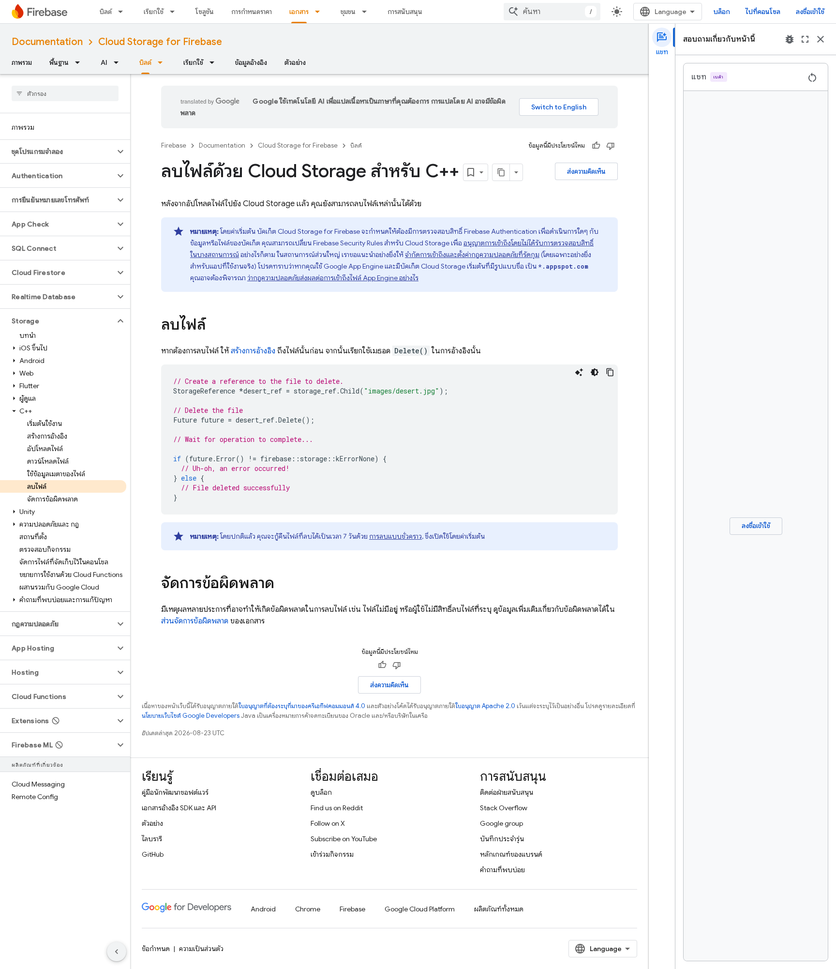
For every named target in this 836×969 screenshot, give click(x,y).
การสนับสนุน (405, 11)
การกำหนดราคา (251, 11)
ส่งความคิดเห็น (586, 171)
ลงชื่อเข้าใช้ (810, 11)
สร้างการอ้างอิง (253, 351)
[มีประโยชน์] (596, 145)
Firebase (173, 145)
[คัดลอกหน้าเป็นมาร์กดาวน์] (501, 172)
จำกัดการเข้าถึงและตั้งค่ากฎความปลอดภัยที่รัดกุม (472, 254)
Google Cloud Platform (420, 909)
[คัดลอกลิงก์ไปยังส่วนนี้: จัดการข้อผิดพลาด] (284, 584)
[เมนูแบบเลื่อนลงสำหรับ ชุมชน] (367, 11)
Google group (501, 823)
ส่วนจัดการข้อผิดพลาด (194, 621)
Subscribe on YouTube (344, 838)
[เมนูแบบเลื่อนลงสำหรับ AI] (119, 62)
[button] (57, 151)
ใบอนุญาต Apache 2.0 (485, 706)
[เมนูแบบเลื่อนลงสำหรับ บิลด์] (123, 11)
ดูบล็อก (321, 792)
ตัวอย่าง (295, 62)
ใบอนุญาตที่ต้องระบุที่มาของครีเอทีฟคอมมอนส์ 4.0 (302, 706)
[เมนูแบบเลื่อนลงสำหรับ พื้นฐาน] (80, 62)
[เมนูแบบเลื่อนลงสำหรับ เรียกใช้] (175, 11)
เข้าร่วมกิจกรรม (332, 854)
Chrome (307, 909)
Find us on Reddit (337, 807)
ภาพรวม (22, 62)
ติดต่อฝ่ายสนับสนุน (506, 792)
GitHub (153, 854)
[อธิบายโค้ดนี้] (579, 372)
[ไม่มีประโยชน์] (610, 145)
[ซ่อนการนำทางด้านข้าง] (116, 951)
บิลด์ (106, 11)
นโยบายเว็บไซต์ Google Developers (190, 716)
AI (104, 62)
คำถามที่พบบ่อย (502, 869)
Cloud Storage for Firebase (160, 42)
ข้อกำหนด (156, 949)
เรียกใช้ (154, 11)
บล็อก (722, 11)
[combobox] (552, 11)
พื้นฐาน (59, 62)
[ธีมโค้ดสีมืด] (594, 372)
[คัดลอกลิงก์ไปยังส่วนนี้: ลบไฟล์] (215, 326)
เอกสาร (299, 11)
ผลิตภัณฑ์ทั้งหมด (498, 909)
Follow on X (328, 823)
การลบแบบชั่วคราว (395, 536)
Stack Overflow (503, 807)
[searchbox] (65, 93)
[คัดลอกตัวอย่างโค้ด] (610, 372)
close (820, 39)
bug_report (789, 39)
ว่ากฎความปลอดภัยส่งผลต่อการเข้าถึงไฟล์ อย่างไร (332, 277)
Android (263, 909)
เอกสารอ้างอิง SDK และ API (179, 807)
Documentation (47, 42)
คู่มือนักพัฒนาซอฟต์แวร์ (175, 792)
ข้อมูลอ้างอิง (251, 62)
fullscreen (805, 39)
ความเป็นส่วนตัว (201, 949)
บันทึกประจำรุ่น (502, 838)
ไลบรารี (152, 838)
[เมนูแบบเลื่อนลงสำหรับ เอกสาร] (320, 11)
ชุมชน (348, 11)
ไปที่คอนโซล (763, 11)
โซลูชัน (204, 11)
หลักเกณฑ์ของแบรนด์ (511, 854)
